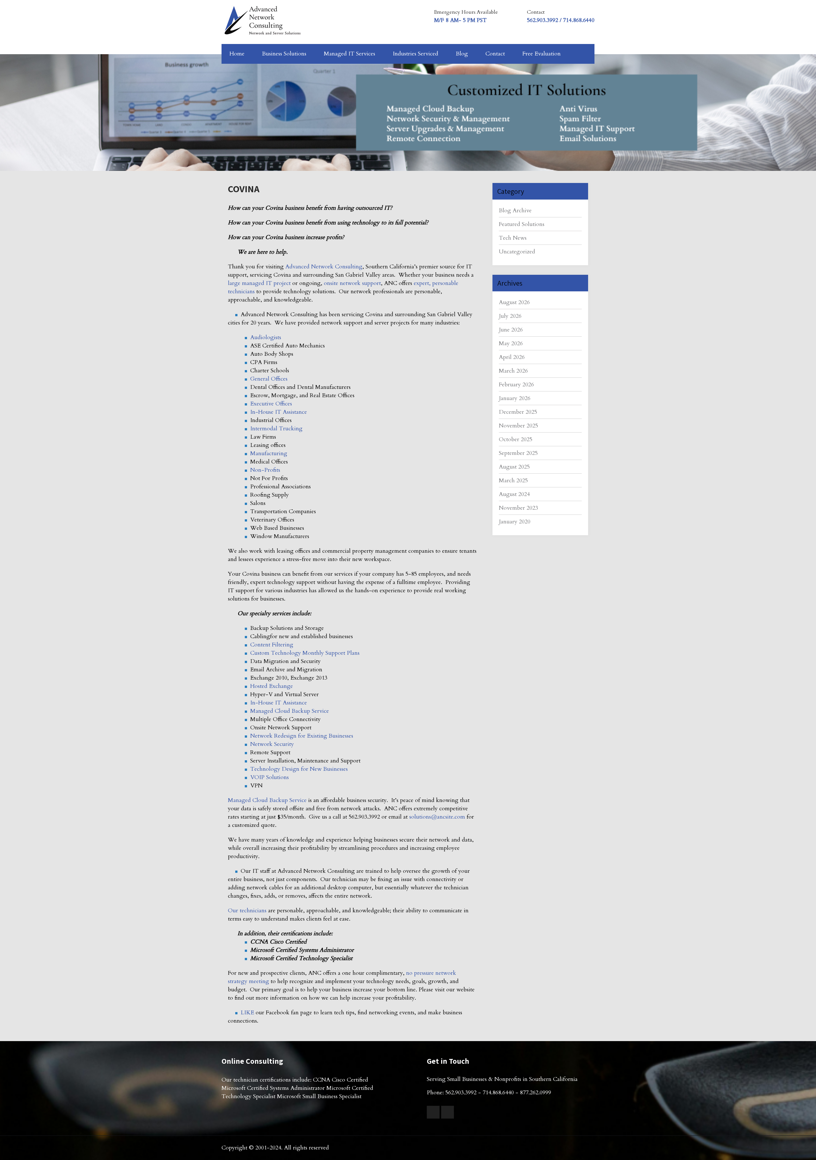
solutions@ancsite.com (437, 817)
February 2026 (516, 385)
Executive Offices (271, 404)
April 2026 (512, 357)
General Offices (269, 379)
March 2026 (513, 371)
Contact (495, 54)
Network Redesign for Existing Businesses (301, 736)
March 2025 (513, 481)
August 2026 (514, 302)
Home (236, 54)
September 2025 (518, 453)
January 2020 (514, 522)
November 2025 (518, 426)
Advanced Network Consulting (323, 267)
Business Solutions (284, 54)
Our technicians (247, 911)
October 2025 (515, 439)
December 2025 (518, 412)
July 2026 (510, 316)
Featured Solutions (521, 224)
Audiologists (265, 337)
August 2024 (514, 494)
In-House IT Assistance (278, 412)
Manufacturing (268, 453)
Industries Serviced (415, 54)
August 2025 (514, 467)
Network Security (272, 744)
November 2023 (518, 508)
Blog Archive (515, 211)
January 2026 (514, 398)
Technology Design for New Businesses (299, 769)
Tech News (513, 238)
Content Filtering (271, 645)
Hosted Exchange (271, 686)
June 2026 (511, 330)
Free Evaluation (541, 54)
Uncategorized (517, 252)
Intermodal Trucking (276, 429)
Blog (462, 54)
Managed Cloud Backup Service (289, 711)
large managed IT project (259, 283)
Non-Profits (265, 470)
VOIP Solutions (269, 777)
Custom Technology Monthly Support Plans (305, 653)
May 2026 (511, 343)
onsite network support (352, 283)
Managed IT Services (349, 54)
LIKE (247, 1013)
